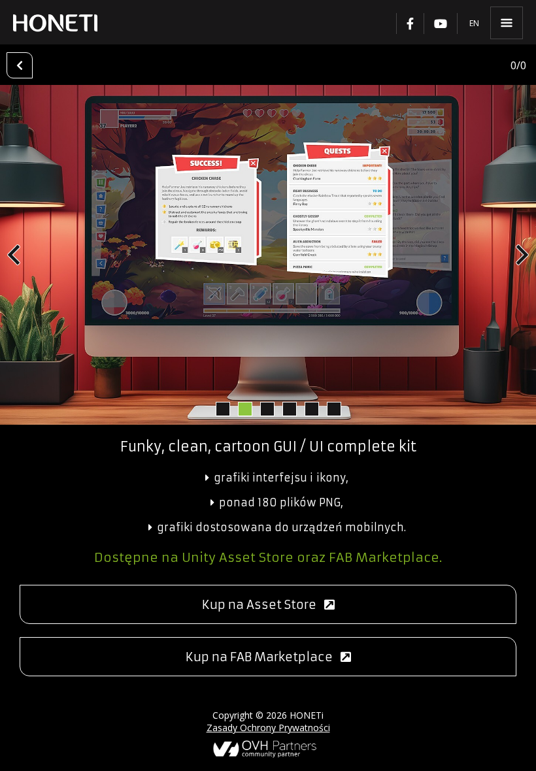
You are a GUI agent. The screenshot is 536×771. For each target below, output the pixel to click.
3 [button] (266, 408)
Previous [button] (14, 254)
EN (474, 23)
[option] (268, 255)
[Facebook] (410, 23)
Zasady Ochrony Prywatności (268, 727)
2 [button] (244, 408)
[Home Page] (55, 23)
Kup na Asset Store (263, 604)
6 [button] (333, 408)
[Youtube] (440, 23)
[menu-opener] (506, 23)
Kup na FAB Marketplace (263, 656)
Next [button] (522, 254)
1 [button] (222, 408)
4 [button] (288, 408)
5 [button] (311, 408)
